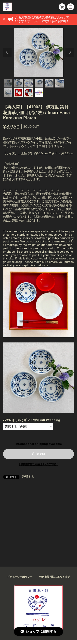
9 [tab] (28, 92)
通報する (28, 476)
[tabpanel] (38, 52)
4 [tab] (39, 83)
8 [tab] (18, 92)
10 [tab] (39, 92)
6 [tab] (59, 83)
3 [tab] (28, 83)
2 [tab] (18, 83)
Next (69, 52)
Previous (7, 52)
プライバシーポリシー (20, 576)
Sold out (38, 454)
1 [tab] (8, 83)
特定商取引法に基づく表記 (54, 576)
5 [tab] (49, 83)
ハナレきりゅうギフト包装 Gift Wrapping (31, 420)
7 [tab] (8, 92)
